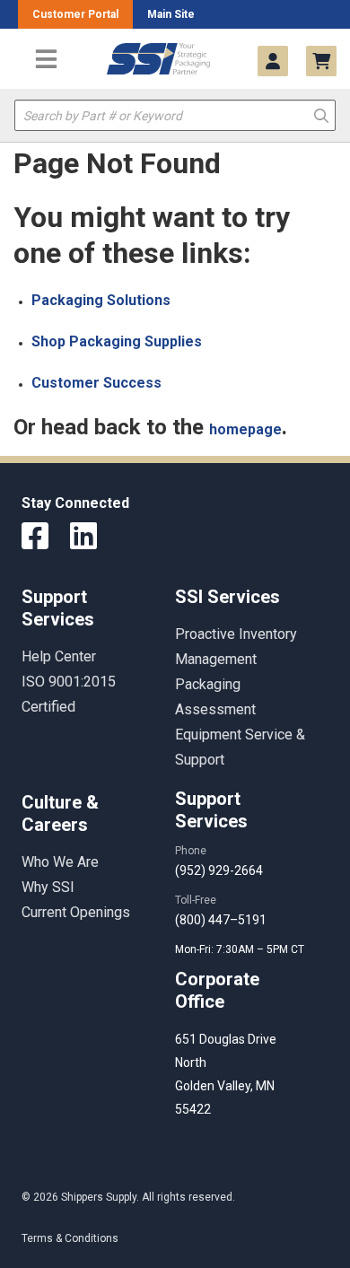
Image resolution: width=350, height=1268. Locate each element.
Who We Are (60, 861)
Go (321, 114)
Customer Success (96, 382)
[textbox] (175, 115)
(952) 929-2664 (219, 870)
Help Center (59, 656)
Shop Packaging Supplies (116, 341)
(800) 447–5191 (221, 920)
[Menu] (45, 58)
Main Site (171, 14)
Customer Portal (75, 14)
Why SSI (48, 887)
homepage (245, 429)
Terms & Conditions (70, 1238)
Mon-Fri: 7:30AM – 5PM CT (241, 949)
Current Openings (76, 912)
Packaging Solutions (101, 300)
